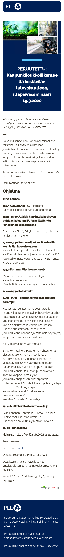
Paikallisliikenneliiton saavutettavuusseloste (31, 546)
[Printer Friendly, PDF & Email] (50, 488)
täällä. (21, 448)
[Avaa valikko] (56, 6)
